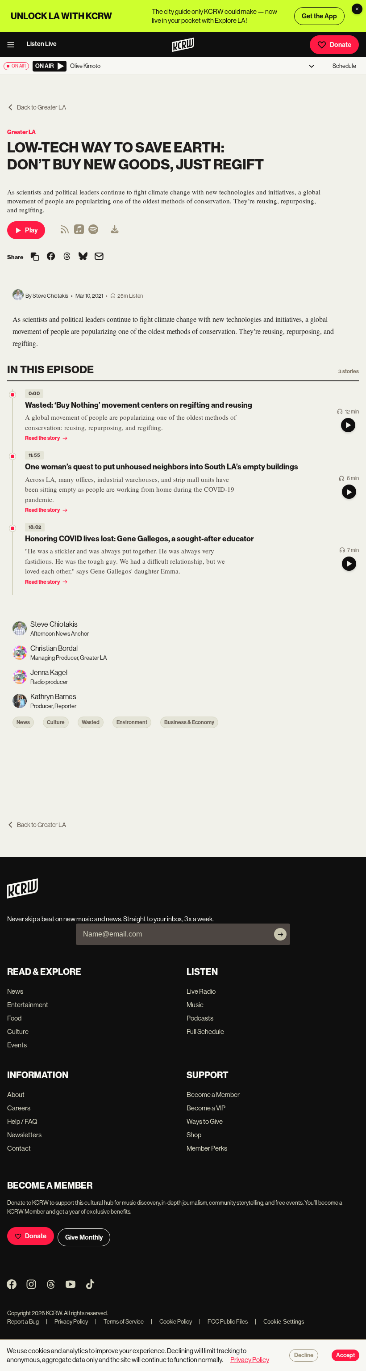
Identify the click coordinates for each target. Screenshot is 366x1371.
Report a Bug (23, 1321)
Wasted (91, 722)
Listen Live (42, 44)
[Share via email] (99, 257)
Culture (56, 722)
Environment (131, 722)
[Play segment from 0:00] (12, 395)
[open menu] (13, 45)
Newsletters (24, 1135)
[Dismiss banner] (357, 9)
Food (14, 1018)
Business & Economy (189, 722)
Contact (19, 1148)
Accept (345, 1355)
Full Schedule (205, 1031)
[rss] (64, 232)
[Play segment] (348, 425)
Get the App (319, 16)
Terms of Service (119, 1321)
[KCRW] (22, 896)
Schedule (344, 66)
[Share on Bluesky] (83, 257)
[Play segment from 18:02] (12, 528)
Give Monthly (84, 1237)
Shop (194, 1135)
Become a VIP (206, 1108)
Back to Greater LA (41, 107)
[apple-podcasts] (79, 232)
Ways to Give (205, 1121)
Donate (340, 45)
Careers (18, 1108)
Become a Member (213, 1094)
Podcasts (200, 1018)
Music (195, 1004)
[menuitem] (114, 230)
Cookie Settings (283, 1321)
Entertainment (27, 1004)
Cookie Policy (171, 1321)
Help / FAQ (22, 1121)
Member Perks (207, 1148)
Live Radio (201, 991)
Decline (303, 1355)
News (23, 722)
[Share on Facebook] (50, 257)
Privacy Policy (67, 1321)
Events (17, 1045)
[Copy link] (34, 257)
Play (31, 230)
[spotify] (93, 232)
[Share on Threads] (66, 257)
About (16, 1094)
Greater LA (21, 132)
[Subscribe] (280, 934)
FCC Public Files (223, 1321)
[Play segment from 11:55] (12, 456)
